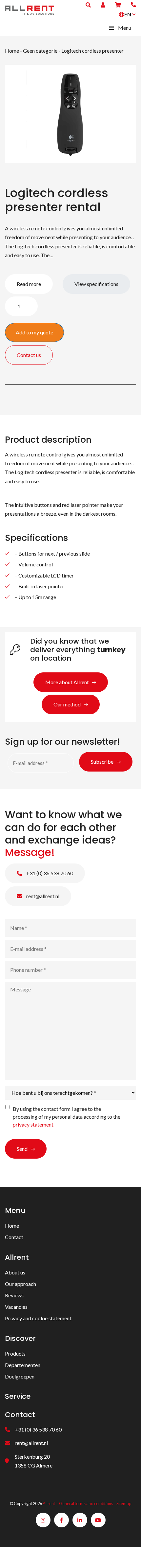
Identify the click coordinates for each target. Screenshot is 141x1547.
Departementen (22, 1365)
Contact (14, 1237)
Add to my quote (34, 332)
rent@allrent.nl (42, 896)
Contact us (29, 355)
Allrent (49, 1503)
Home (12, 50)
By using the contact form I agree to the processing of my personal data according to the (66, 1117)
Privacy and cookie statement (38, 1318)
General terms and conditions (86, 1503)
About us (15, 1272)
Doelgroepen (19, 1376)
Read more (29, 284)
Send (22, 1149)
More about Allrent (67, 682)
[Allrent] (29, 9)
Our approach (20, 1284)
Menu (124, 28)
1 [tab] (70, 154)
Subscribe (102, 761)
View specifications (96, 284)
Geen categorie (40, 50)
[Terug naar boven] (128, 1534)
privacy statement (33, 1124)
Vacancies (16, 1307)
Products (15, 1353)
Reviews (14, 1295)
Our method (67, 704)
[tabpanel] (70, 114)
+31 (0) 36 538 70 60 (49, 873)
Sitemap (123, 1503)
